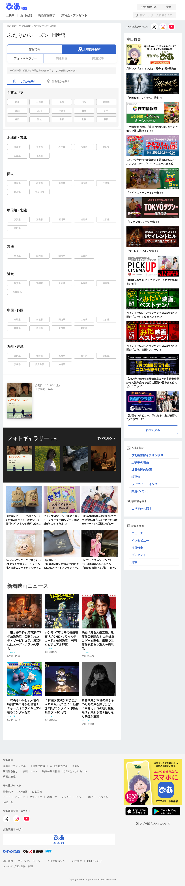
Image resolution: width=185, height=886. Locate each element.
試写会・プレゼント (74, 15)
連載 (134, 562)
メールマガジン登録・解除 (18, 866)
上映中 (10, 15)
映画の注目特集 (51, 771)
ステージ (20, 796)
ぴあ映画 (26, 25)
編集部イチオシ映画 (14, 766)
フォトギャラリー (25, 58)
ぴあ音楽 (37, 791)
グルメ (80, 796)
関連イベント (140, 491)
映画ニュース (30, 771)
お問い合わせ (94, 861)
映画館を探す (46, 15)
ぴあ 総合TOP (149, 7)
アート (6, 796)
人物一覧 (8, 802)
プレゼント (139, 555)
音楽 (168, 7)
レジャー (66, 796)
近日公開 (26, 15)
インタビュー (140, 540)
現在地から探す (61, 81)
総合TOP (8, 791)
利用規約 (77, 861)
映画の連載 (9, 776)
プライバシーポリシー (30, 861)
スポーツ (52, 796)
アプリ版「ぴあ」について (155, 823)
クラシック (36, 796)
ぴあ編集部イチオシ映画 (147, 455)
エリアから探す (142, 509)
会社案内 (8, 861)
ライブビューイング (145, 484)
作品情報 (34, 49)
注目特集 (137, 548)
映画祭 (136, 477)
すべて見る (105, 438)
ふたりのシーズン (40, 25)
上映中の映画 (140, 462)
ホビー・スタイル (98, 796)
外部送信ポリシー (57, 861)
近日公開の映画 (142, 469)
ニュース (137, 533)
